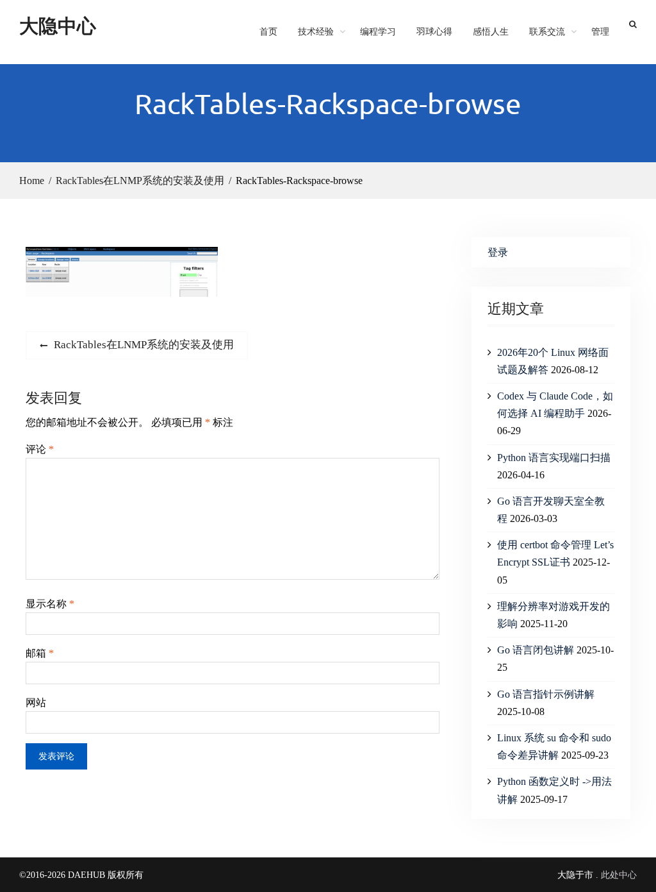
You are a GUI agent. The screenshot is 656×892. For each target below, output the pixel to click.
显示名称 (50, 603)
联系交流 (547, 31)
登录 (498, 252)
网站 (36, 702)
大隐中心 (57, 25)
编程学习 (378, 31)
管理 (600, 31)
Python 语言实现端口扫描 (554, 457)
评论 (40, 449)
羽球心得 (434, 31)
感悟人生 (491, 31)
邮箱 (40, 653)
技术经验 (316, 31)
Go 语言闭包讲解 (535, 649)
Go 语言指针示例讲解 (545, 694)
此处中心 (619, 875)
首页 (268, 31)
